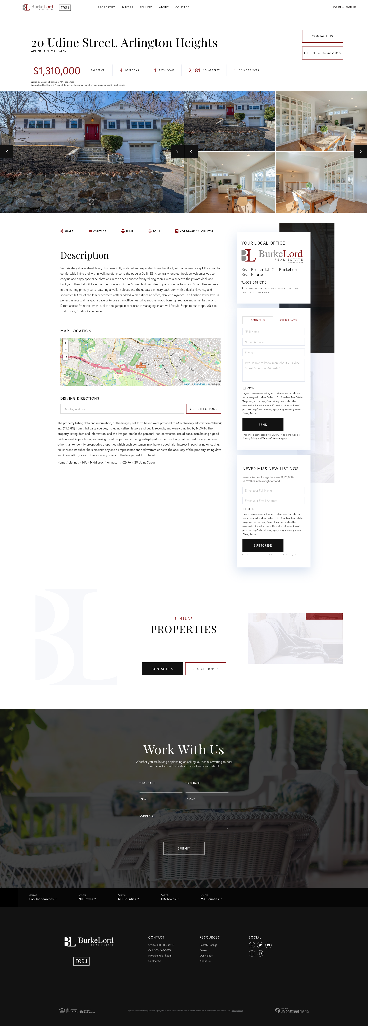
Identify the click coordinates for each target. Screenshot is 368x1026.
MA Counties (210, 899)
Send (263, 425)
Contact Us (322, 36)
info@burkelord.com (160, 955)
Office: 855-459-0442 (161, 945)
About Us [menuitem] (205, 961)
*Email (144, 799)
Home (61, 462)
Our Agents (263, 292)
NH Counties (127, 899)
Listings (74, 462)
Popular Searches (41, 899)
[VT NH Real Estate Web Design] (292, 1010)
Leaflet (187, 384)
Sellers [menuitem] (146, 7)
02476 (126, 462)
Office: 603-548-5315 (322, 53)
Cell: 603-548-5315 (159, 950)
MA (84, 462)
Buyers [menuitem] (127, 7)
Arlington (113, 462)
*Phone (190, 799)
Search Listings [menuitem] (208, 945)
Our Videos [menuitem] (206, 955)
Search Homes (205, 669)
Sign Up (351, 7)
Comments (147, 815)
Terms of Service (271, 438)
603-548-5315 (255, 282)
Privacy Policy (249, 413)
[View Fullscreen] (65, 357)
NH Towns (86, 899)
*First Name (147, 783)
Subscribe (263, 545)
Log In (336, 7)
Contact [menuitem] (182, 7)
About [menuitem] (164, 7)
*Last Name (193, 783)
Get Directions (204, 409)
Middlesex (97, 462)
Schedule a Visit (288, 320)
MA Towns (168, 899)
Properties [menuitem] (107, 7)
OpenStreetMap (201, 384)
